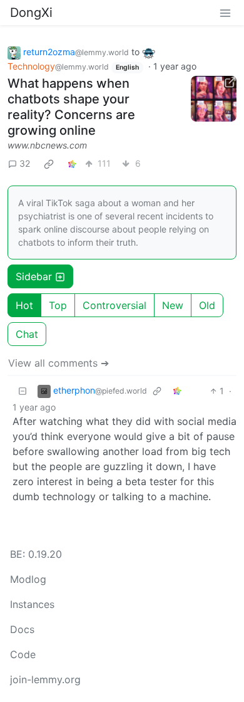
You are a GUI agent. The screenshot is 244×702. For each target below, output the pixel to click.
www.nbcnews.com (47, 145)
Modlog (28, 579)
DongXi (31, 12)
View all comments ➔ (58, 363)
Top (58, 305)
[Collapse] (23, 391)
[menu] (225, 12)
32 (24, 163)
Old (207, 305)
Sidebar (34, 276)
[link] (49, 164)
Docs (22, 629)
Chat (27, 334)
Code (23, 654)
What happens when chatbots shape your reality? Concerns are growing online (71, 107)
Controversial (114, 305)
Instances (32, 604)
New (172, 305)
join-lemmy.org (45, 679)
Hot (24, 305)
